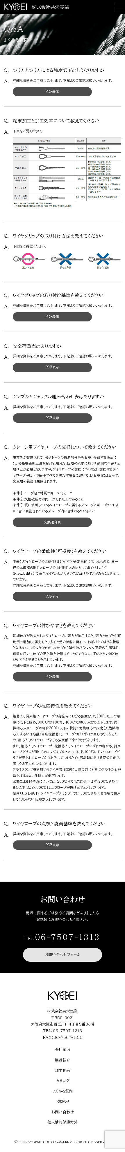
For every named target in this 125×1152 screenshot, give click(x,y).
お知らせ (63, 1102)
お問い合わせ (62, 1112)
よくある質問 (63, 1091)
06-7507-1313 (67, 937)
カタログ (62, 1081)
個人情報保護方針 (62, 1122)
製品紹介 (62, 1060)
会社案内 (62, 1050)
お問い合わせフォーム (63, 954)
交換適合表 (52, 522)
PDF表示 (52, 91)
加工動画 (62, 1071)
